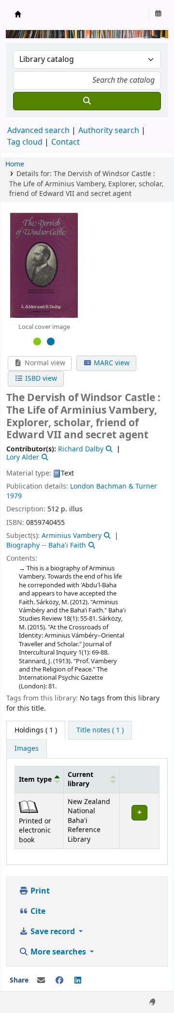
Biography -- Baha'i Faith (46, 545)
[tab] (100, 730)
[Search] (87, 101)
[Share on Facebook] (59, 980)
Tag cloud (25, 142)
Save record (53, 932)
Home (14, 164)
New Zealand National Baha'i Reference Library (17, 14)
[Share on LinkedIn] (78, 980)
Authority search (108, 130)
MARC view (111, 363)
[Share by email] (41, 980)
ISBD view (40, 378)
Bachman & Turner (126, 486)
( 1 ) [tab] (35, 730)
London (82, 486)
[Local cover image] (44, 265)
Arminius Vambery (72, 536)
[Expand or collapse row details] (139, 821)
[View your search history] (158, 14)
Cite (37, 911)
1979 (14, 496)
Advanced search (38, 130)
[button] (57, 779)
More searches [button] (58, 952)
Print (39, 891)
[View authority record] (108, 449)
